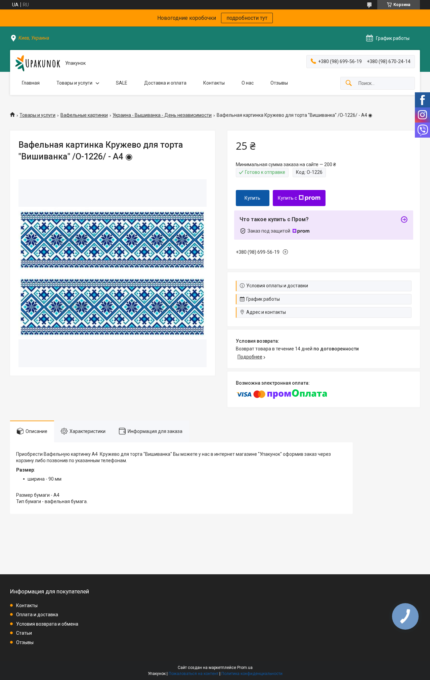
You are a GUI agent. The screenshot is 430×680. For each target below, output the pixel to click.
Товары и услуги (74, 83)
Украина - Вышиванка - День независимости (162, 115)
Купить (252, 198)
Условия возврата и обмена (47, 624)
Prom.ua (245, 667)
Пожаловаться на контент (193, 673)
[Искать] (348, 83)
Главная (31, 83)
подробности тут (246, 18)
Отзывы (279, 83)
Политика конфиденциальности (252, 673)
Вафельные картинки (84, 115)
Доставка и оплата (165, 83)
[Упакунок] (37, 63)
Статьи (24, 633)
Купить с (287, 198)
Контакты (214, 83)
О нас (248, 83)
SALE (121, 83)
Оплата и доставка (37, 614)
